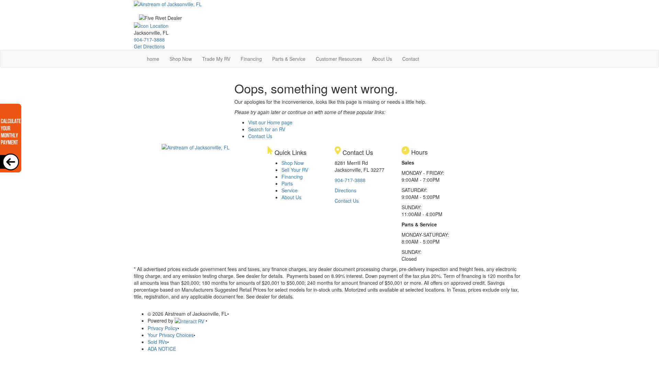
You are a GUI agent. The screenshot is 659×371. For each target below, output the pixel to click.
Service (289, 190)
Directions (345, 190)
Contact (410, 58)
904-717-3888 (149, 39)
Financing (251, 58)
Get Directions (149, 46)
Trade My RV (216, 58)
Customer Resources (339, 58)
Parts (287, 183)
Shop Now (181, 58)
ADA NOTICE (162, 348)
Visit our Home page (270, 122)
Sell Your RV (294, 169)
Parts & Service (288, 58)
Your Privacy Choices (171, 334)
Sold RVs (157, 341)
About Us (382, 58)
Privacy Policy (162, 328)
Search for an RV (266, 129)
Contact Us (260, 136)
